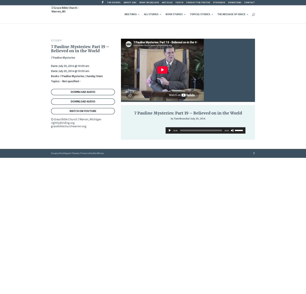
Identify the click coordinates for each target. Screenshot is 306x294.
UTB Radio (219, 3)
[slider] (244, 125)
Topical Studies (200, 14)
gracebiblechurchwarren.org (68, 126)
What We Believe (149, 3)
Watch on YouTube (82, 111)
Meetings (131, 14)
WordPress (98, 153)
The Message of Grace (231, 14)
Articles (167, 3)
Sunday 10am (94, 76)
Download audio (83, 91)
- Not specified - (70, 81)
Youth (179, 3)
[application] (188, 125)
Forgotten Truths (198, 3)
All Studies (151, 14)
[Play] (129, 125)
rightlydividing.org (63, 122)
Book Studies (174, 14)
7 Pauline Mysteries (72, 76)
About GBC (130, 3)
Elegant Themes (71, 153)
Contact (249, 3)
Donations (234, 3)
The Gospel (114, 3)
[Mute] (237, 125)
